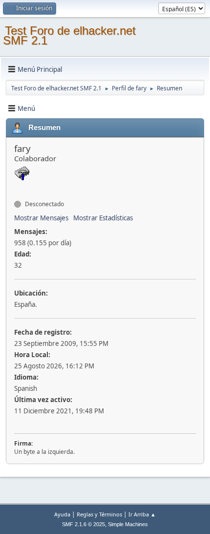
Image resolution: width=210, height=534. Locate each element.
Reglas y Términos (99, 514)
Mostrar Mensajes (41, 218)
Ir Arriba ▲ (142, 514)
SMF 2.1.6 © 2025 (83, 524)
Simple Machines (128, 524)
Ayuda (62, 514)
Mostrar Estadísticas (103, 218)
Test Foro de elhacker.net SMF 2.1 (69, 35)
